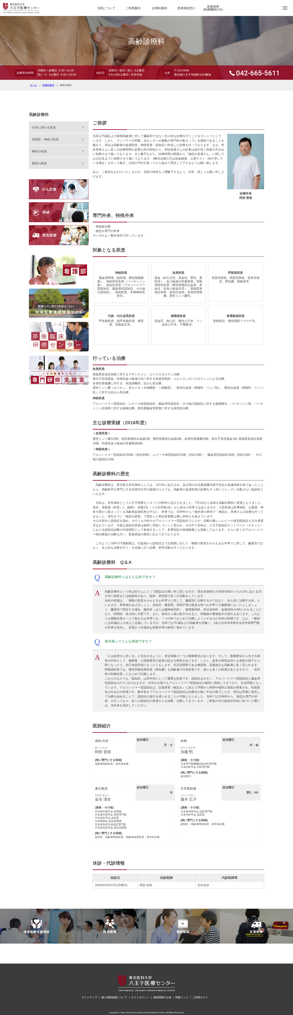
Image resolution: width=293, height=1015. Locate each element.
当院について (106, 8)
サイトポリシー (140, 997)
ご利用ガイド (200, 997)
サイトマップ (89, 997)
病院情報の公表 (162, 997)
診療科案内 (159, 8)
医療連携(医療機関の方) (213, 8)
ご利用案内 (133, 8)
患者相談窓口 (186, 8)
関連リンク (181, 997)
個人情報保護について (114, 997)
